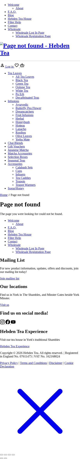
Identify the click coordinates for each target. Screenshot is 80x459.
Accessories (15, 164)
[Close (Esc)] (13, 454)
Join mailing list (9, 278)
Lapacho (21, 129)
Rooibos (21, 132)
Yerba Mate (23, 139)
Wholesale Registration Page (33, 36)
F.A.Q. (12, 11)
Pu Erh (20, 94)
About (19, 8)
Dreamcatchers (25, 111)
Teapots (20, 181)
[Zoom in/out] (1, 454)
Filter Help (14, 22)
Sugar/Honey (16, 188)
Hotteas (20, 125)
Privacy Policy (9, 363)
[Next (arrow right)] (5, 458)
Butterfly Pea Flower (28, 108)
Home (4, 195)
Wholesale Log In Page (30, 32)
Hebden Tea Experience (15, 346)
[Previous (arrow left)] (1, 458)
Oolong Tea (23, 87)
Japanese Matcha (18, 150)
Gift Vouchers (16, 146)
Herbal (20, 118)
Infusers (20, 174)
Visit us (4, 304)
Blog (11, 15)
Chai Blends (15, 143)
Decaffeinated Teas (27, 97)
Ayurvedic (22, 104)
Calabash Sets (24, 167)
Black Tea (22, 80)
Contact (12, 25)
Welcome (13, 4)
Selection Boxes (18, 157)
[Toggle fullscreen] (5, 454)
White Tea (22, 90)
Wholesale (14, 29)
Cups (19, 171)
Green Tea (22, 83)
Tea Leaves (15, 73)
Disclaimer (55, 363)
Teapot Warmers (26, 184)
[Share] (9, 454)
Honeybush (23, 122)
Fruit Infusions (24, 115)
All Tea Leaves (25, 76)
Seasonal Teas (16, 160)
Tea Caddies (23, 177)
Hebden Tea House (19, 18)
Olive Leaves (24, 136)
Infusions (13, 101)
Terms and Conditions (33, 363)
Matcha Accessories (20, 153)
